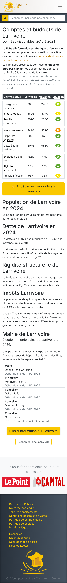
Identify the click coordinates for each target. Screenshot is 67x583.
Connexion (15, 534)
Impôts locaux (12, 113)
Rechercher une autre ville (33, 441)
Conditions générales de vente (28, 515)
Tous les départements (23, 511)
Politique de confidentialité (25, 519)
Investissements (13, 130)
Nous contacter (18, 545)
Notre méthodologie (21, 508)
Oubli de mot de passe (23, 541)
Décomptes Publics (21, 504)
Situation (58, 96)
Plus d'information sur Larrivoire (33, 431)
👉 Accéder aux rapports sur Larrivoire (33, 188)
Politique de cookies (21, 523)
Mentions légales (19, 527)
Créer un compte (19, 537)
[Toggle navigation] (60, 6)
